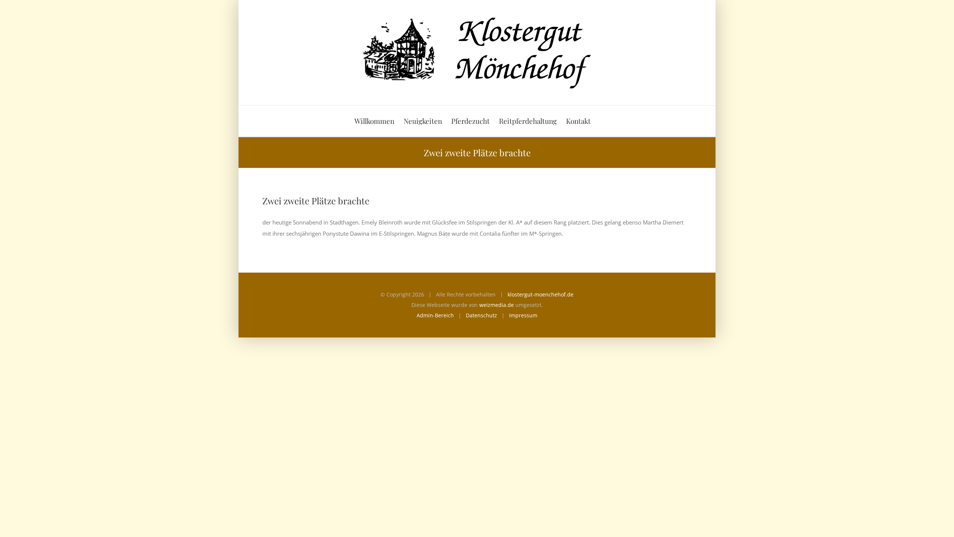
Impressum (523, 315)
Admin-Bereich (435, 315)
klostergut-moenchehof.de (541, 294)
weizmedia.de (496, 304)
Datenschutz (481, 315)
